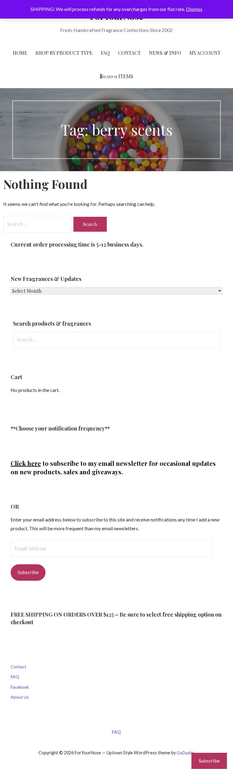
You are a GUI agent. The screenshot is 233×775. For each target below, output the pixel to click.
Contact (18, 666)
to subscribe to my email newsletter (79, 463)
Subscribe (28, 572)
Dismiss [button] (194, 9)
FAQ (105, 53)
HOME (20, 53)
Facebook (20, 687)
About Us (20, 697)
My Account (205, 53)
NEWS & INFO (165, 53)
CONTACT (129, 53)
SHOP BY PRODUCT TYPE (64, 53)
